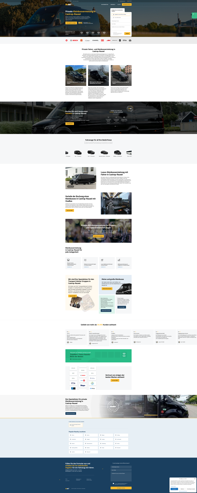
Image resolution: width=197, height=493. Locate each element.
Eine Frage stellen (76, 1)
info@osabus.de (122, 1)
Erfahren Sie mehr (116, 122)
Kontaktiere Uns (124, 121)
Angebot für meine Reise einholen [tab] (120, 14)
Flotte (119, 4)
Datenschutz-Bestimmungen (183, 491)
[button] (194, 478)
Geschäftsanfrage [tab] (118, 17)
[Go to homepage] (68, 4)
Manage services (173, 486)
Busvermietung (104, 4)
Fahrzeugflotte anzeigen (108, 123)
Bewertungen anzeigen (76, 359)
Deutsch (130, 1)
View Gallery (70, 186)
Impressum (67, 480)
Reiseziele (113, 4)
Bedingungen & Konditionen (78, 480)
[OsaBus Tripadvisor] (194, 15)
